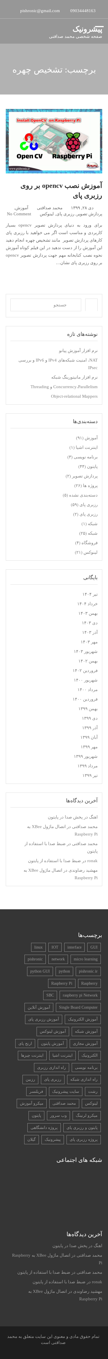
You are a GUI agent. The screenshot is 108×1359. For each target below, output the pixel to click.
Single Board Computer (78, 1007)
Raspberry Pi (61, 983)
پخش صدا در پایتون (65, 817)
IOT (55, 947)
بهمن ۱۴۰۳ (88, 613)
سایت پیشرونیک (65, 1091)
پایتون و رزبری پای (82, 1127)
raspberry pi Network (80, 995)
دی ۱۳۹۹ (90, 718)
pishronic (35, 959)
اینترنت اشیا (87, 447)
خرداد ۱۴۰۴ (87, 603)
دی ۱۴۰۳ (90, 623)
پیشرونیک (87, 29)
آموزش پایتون (52, 1043)
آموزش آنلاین (39, 1007)
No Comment (19, 214)
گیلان (31, 1139)
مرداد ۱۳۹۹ (87, 766)
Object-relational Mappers (74, 396)
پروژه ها (90, 485)
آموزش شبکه (86, 1031)
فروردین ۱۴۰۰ (85, 699)
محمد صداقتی (49, 207)
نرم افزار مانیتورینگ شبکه (74, 377)
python (64, 971)
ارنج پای (25, 1043)
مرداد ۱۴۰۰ (87, 689)
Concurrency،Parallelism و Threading (64, 386)
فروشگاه (90, 542)
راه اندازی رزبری (51, 1067)
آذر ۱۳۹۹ (90, 727)
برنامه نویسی (86, 457)
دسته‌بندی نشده (83, 495)
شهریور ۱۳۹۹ (86, 756)
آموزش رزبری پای (43, 1019)
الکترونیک (90, 1055)
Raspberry (89, 983)
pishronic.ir (88, 971)
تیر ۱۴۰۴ (90, 594)
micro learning (86, 959)
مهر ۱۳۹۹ (89, 747)
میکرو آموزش (31, 1103)
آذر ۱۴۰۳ (90, 632)
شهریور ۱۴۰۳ (86, 651)
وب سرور (58, 1115)
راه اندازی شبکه (84, 1079)
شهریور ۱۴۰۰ (86, 680)
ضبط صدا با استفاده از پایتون (54, 860)
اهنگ (93, 817)
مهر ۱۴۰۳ (89, 642)
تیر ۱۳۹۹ (90, 775)
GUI (94, 947)
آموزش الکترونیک (83, 1019)
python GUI (40, 971)
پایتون (92, 466)
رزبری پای (65, 214)
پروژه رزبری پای (84, 1139)
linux (38, 947)
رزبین (30, 1079)
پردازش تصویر (89, 214)
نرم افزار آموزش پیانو (78, 350)
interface (74, 947)
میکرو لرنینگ (87, 1115)
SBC (50, 995)
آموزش (21, 207)
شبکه (93, 523)
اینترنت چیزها (32, 1055)
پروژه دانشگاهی (44, 1127)
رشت (93, 1091)
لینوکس (47, 214)
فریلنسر (36, 1091)
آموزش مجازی (85, 1043)
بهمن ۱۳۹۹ (88, 708)
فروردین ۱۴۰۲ (85, 670)
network (58, 959)
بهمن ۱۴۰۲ (88, 661)
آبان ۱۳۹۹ (89, 737)
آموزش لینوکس (53, 1031)
